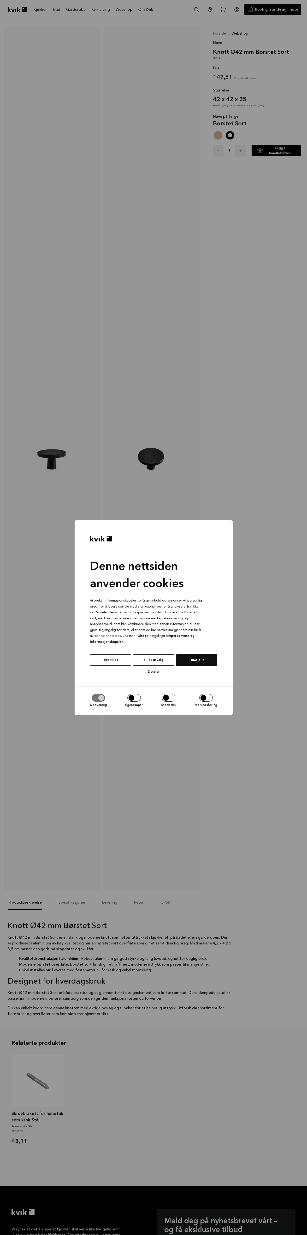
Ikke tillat (110, 660)
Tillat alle (196, 660)
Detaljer (153, 671)
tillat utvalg (153, 660)
